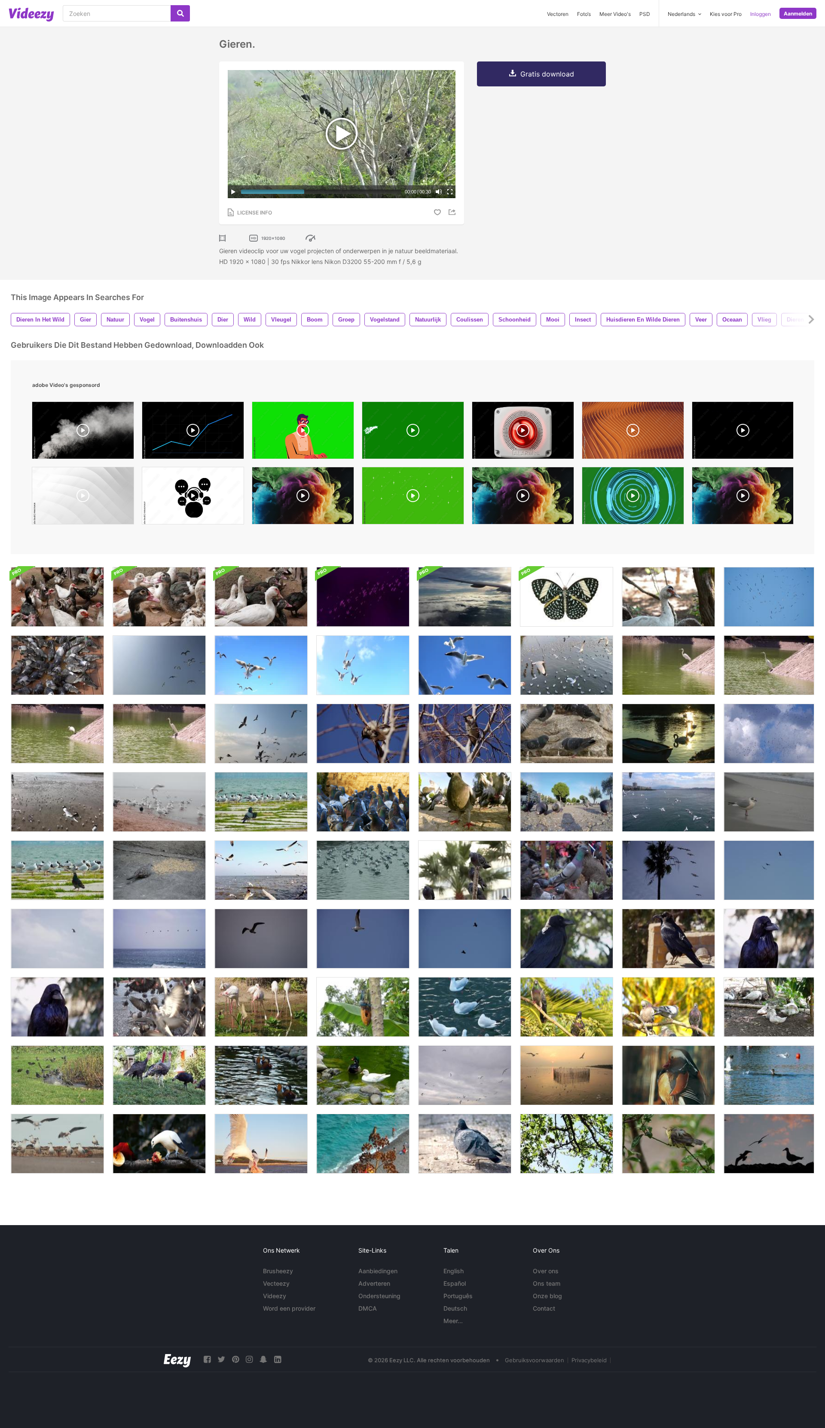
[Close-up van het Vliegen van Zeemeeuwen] (464, 665)
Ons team (546, 1283)
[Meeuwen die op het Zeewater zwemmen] (362, 870)
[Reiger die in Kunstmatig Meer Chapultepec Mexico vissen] (57, 733)
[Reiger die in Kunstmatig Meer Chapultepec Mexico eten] (668, 665)
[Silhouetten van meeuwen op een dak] (769, 1144)
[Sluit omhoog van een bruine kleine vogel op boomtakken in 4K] (362, 733)
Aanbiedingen (377, 1271)
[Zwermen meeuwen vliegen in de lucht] (261, 733)
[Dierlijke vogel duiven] (57, 665)
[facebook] (207, 1359)
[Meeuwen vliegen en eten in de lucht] (362, 665)
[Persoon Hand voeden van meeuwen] (261, 1144)
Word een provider (289, 1308)
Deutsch (455, 1308)
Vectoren (557, 14)
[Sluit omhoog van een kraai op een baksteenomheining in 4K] (668, 938)
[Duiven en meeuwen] (57, 870)
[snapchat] (263, 1359)
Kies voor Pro (726, 14)
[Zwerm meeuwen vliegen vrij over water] (566, 665)
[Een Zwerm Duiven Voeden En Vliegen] (159, 1007)
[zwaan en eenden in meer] (668, 733)
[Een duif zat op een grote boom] (566, 1144)
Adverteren (374, 1283)
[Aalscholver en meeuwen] (769, 1075)
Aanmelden (798, 13)
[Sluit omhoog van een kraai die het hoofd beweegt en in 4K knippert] (769, 938)
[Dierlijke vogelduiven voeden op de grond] (566, 802)
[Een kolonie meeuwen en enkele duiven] (159, 802)
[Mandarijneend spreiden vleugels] (668, 1075)
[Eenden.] (769, 1007)
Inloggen (760, 14)
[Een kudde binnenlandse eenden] (159, 597)
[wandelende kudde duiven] (362, 802)
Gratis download (547, 74)
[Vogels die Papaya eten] (362, 1007)
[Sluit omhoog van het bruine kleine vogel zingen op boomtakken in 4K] (464, 733)
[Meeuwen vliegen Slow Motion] (668, 802)
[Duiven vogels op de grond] (464, 802)
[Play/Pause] (233, 191)
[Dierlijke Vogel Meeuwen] (464, 1007)
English (453, 1271)
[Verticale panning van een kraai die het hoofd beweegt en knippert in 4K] (57, 1007)
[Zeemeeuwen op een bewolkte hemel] (464, 1075)
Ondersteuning (379, 1295)
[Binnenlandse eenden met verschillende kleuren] (261, 597)
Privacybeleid (589, 1360)
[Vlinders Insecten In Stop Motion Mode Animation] (566, 597)
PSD (644, 14)
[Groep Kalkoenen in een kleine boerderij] (159, 1075)
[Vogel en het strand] (362, 1144)
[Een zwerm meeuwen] (57, 1144)
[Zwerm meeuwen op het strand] (57, 802)
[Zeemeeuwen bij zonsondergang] (566, 1075)
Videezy (274, 1295)
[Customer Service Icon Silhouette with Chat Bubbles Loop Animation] (193, 497)
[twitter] (221, 1359)
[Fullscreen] (449, 191)
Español (454, 1283)
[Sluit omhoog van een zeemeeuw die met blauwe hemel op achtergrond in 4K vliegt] (261, 938)
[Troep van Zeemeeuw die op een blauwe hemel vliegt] (159, 665)
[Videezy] (31, 14)
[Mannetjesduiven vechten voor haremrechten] (566, 733)
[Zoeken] (180, 13)
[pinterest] (235, 1359)
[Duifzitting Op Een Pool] (464, 870)
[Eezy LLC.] (177, 1359)
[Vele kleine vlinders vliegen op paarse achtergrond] (362, 597)
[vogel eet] (159, 870)
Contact (544, 1308)
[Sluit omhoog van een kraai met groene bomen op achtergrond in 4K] (566, 938)
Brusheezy (278, 1271)
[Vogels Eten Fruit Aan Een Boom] (159, 1144)
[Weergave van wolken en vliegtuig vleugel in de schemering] (464, 597)
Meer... (453, 1320)
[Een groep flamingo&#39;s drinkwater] (261, 1007)
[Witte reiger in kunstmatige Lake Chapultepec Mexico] (769, 665)
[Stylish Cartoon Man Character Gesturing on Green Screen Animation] (303, 432)
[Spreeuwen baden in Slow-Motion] (57, 1075)
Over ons (546, 1271)
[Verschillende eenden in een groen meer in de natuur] (362, 1075)
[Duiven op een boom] (566, 1007)
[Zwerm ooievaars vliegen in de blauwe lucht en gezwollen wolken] (769, 733)
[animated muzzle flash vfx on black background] (742, 432)
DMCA (367, 1308)
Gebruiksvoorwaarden (534, 1360)
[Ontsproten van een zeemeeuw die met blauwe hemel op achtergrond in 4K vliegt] (57, 938)
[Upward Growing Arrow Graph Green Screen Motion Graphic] (193, 432)
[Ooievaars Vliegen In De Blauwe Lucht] (769, 597)
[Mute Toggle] (438, 191)
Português (458, 1295)
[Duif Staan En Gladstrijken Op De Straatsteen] (464, 1144)
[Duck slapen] (668, 597)
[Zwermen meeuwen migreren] (261, 870)
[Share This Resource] (453, 212)
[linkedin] (277, 1359)
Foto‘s (584, 14)
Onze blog (547, 1295)
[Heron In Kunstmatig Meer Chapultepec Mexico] (159, 733)
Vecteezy (276, 1283)
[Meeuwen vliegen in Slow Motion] (261, 665)
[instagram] (249, 1359)
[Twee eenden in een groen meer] (261, 1075)
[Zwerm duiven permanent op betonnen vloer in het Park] (566, 870)
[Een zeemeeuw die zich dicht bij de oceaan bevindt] (769, 802)
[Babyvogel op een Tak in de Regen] (668, 1144)
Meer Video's (615, 14)
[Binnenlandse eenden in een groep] (57, 597)
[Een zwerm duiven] (668, 1007)
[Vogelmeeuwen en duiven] (261, 802)
